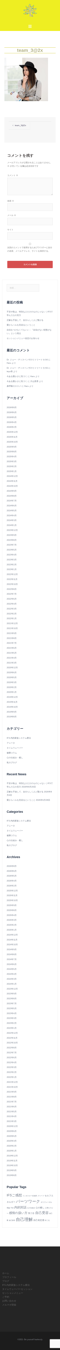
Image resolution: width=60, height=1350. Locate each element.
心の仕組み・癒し (15, 757)
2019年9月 (12, 712)
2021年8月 (12, 638)
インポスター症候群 (30, 1196)
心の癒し (40, 1207)
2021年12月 (12, 623)
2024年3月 (12, 520)
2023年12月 (12, 530)
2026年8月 (12, 407)
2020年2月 (12, 687)
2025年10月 (12, 442)
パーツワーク (28, 1201)
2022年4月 (12, 604)
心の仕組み (31, 1208)
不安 (12, 1208)
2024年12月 (12, 476)
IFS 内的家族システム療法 (19, 738)
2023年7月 (12, 545)
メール (11, 215)
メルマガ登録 (9, 1305)
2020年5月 (12, 677)
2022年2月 (12, 613)
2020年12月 (12, 667)
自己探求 (12, 1220)
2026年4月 (12, 422)
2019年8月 (12, 716)
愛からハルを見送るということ (21, 325)
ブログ (5, 1281)
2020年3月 (12, 682)
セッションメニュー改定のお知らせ (23, 338)
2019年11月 (12, 702)
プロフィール (9, 1277)
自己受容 (42, 1213)
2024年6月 (12, 505)
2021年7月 (12, 643)
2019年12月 (12, 697)
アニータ (11, 743)
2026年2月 (12, 427)
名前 (10, 201)
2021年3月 (12, 663)
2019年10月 (12, 707)
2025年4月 (12, 456)
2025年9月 (12, 447)
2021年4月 (12, 658)
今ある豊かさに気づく (17, 376)
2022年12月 (12, 574)
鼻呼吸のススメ (14, 386)
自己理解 (24, 1219)
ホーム (5, 1273)
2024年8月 (12, 496)
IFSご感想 (14, 1195)
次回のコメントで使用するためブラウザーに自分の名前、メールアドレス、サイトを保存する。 (29, 249)
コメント (12, 175)
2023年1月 (12, 569)
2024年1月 (12, 525)
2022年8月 (12, 589)
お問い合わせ (9, 1301)
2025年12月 (12, 432)
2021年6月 (12, 648)
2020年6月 (12, 672)
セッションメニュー (12, 1293)
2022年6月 (12, 599)
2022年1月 (12, 618)
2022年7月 (12, 594)
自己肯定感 (38, 1220)
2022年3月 (12, 609)
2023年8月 (12, 540)
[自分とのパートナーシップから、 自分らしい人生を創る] (30, 11)
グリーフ (41, 1196)
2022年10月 (12, 584)
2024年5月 (12, 510)
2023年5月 (12, 550)
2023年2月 (12, 564)
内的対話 (20, 1207)
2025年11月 (12, 437)
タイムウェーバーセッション (17, 1289)
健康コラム (12, 753)
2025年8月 (12, 451)
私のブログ (12, 762)
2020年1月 (12, 692)
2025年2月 (12, 466)
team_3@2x (20, 125)
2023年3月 (12, 559)
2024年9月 (12, 491)
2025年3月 (12, 461)
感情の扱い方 (18, 1213)
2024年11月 (12, 481)
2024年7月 (12, 500)
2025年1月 (12, 471)
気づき (31, 1213)
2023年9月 (12, 535)
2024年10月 (12, 486)
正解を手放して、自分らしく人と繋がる (25, 320)
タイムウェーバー (15, 748)
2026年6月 (12, 412)
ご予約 (5, 1297)
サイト (10, 229)
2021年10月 (12, 628)
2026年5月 (12, 417)
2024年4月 (12, 515)
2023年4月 (12, 555)
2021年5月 (12, 653)
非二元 (47, 1220)
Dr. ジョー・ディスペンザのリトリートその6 (27, 359)
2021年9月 (12, 633)
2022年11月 (12, 579)
